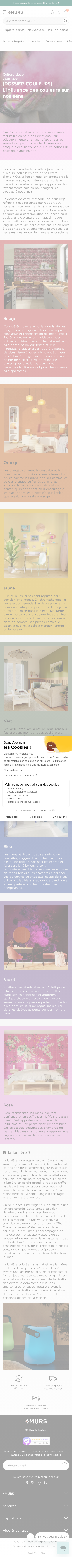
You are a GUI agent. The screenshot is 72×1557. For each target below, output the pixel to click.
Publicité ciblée (14, 798)
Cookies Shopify (15, 788)
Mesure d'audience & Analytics (22, 792)
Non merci (12, 816)
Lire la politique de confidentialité (20, 775)
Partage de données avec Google (23, 802)
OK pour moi (60, 816)
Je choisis (36, 816)
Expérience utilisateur (17, 795)
